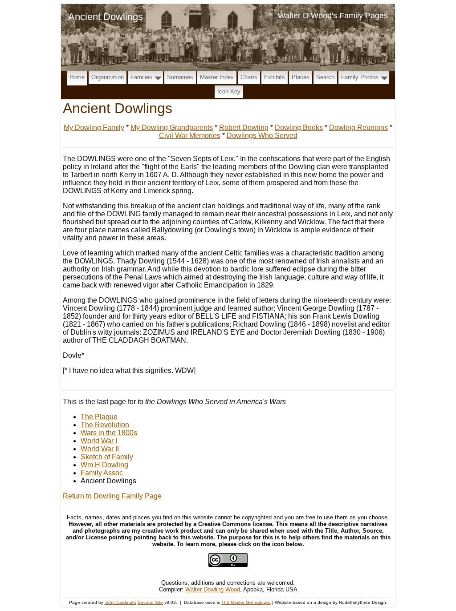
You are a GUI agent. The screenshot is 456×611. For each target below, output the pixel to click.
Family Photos (360, 77)
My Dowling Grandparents (171, 127)
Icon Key (228, 91)
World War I (99, 441)
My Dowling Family (94, 127)
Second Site (150, 602)
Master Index (217, 77)
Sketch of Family (107, 457)
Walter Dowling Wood (212, 589)
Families (141, 77)
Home (77, 77)
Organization (107, 77)
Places (300, 77)
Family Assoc (102, 473)
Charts (248, 77)
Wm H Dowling (104, 465)
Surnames (180, 77)
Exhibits (274, 77)
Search (325, 77)
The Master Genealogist (246, 602)
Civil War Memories (189, 135)
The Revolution (105, 425)
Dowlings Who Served (262, 135)
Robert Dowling (244, 127)
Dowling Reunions (358, 127)
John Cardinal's (120, 602)
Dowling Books (299, 127)
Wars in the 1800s (109, 433)
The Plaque (99, 417)
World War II (100, 449)
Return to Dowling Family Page (112, 496)
